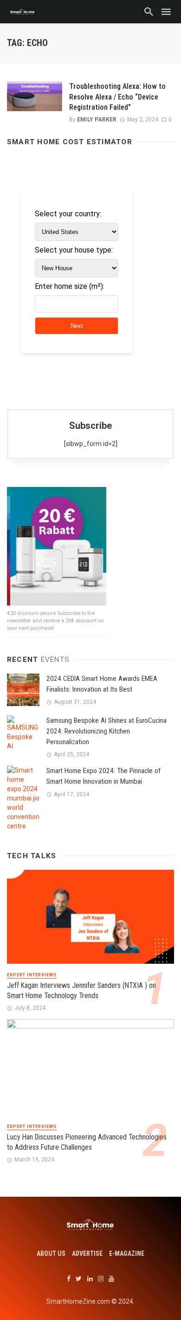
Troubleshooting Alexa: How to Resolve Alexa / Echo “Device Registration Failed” (117, 96)
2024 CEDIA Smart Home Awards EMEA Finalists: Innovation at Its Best (101, 683)
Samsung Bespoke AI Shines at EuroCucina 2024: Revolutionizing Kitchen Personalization (106, 731)
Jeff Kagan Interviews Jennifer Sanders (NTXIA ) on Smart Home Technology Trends (81, 990)
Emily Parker (96, 119)
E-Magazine (126, 1253)
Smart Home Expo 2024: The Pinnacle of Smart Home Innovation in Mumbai (103, 776)
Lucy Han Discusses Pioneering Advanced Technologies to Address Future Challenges (87, 1142)
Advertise (87, 1253)
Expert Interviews (32, 975)
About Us (51, 1253)
